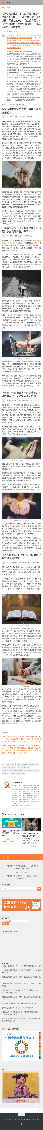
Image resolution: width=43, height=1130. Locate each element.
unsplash (26, 189)
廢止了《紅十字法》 (25, 35)
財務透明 (29, 770)
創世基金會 (29, 412)
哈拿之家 (14, 267)
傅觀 (34, 846)
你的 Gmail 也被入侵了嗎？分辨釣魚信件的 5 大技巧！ (20, 1003)
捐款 (37, 764)
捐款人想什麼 (12, 767)
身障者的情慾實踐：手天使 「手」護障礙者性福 (18, 1008)
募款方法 (17, 764)
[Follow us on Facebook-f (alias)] (40, 857)
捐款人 (4, 767)
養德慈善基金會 (27, 121)
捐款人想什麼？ (7, 8)
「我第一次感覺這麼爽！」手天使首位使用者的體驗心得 (21, 966)
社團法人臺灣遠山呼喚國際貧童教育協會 (13, 770)
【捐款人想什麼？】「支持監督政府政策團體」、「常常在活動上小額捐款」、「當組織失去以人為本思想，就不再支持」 (30, 838)
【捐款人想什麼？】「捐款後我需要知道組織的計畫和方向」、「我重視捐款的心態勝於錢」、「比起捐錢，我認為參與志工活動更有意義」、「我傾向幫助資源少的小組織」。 (21, 739)
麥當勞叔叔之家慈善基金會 (28, 254)
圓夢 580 (21, 40)
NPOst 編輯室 (8, 31)
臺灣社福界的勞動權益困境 (25, 45)
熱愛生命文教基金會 (34, 405)
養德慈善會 (5, 773)
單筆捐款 (24, 764)
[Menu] (40, 2)
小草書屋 (26, 211)
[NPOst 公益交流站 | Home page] (8, 2)
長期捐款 (36, 770)
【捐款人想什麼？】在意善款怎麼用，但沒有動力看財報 (10, 833)
